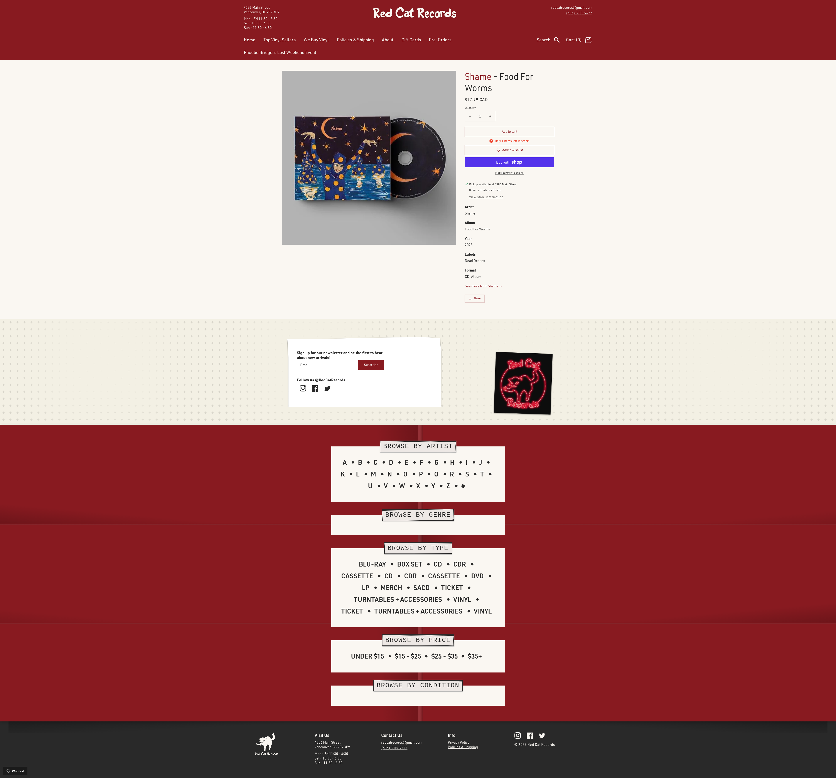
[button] (551, 40)
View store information (486, 197)
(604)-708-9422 (579, 13)
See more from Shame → (483, 286)
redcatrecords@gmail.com (571, 7)
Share (477, 298)
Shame (478, 76)
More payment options (509, 172)
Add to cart (509, 131)
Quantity (470, 107)
